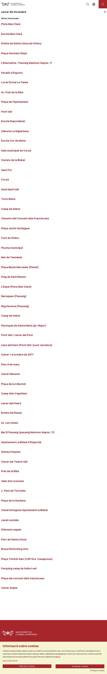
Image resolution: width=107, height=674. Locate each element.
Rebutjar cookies (27, 666)
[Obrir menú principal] (103, 4)
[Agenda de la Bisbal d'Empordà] (12, 4)
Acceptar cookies (80, 666)
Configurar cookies (97, 670)
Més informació (10, 660)
